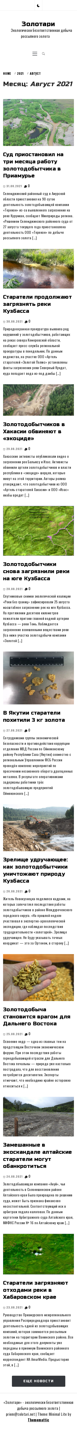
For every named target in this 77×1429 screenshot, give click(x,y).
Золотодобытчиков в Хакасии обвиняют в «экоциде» (34, 431)
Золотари (38, 24)
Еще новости (38, 1381)
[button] (38, 5)
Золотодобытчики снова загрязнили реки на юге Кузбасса (36, 571)
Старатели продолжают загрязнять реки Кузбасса (37, 304)
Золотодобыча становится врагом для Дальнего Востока (36, 1016)
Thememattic (38, 1419)
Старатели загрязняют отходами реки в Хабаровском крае (35, 1290)
